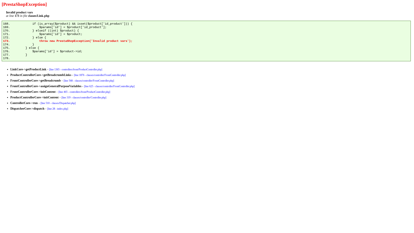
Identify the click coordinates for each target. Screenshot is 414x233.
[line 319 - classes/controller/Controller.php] (83, 97)
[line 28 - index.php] (57, 108)
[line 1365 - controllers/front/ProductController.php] (75, 69)
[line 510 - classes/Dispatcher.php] (58, 103)
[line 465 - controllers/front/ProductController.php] (84, 91)
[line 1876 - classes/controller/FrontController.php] (100, 75)
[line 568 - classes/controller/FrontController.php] (89, 80)
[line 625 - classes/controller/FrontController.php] (109, 86)
